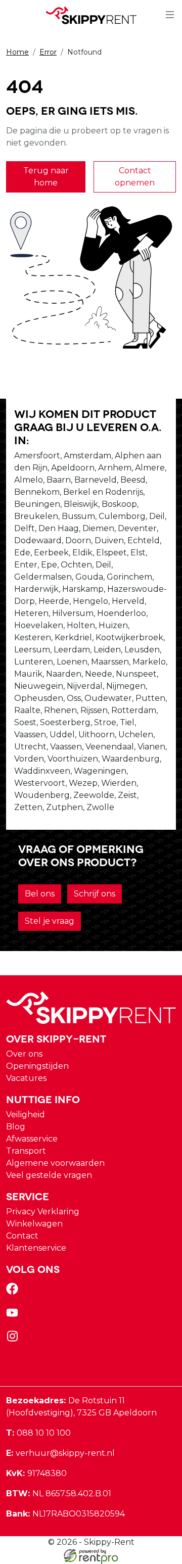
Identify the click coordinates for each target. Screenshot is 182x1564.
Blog (15, 1126)
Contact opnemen (135, 176)
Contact (22, 1236)
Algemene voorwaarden (55, 1163)
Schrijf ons (94, 893)
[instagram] (14, 1339)
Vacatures (26, 1078)
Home (17, 52)
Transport (26, 1151)
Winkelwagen (34, 1223)
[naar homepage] (91, 15)
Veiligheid (25, 1114)
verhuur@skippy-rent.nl (60, 1453)
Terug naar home (46, 176)
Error (48, 52)
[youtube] (14, 1315)
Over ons (24, 1054)
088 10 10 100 (38, 1433)
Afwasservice (32, 1139)
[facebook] (14, 1292)
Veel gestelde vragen (49, 1175)
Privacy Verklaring (42, 1211)
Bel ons (40, 893)
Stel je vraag (49, 921)
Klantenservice (36, 1248)
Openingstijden (37, 1066)
